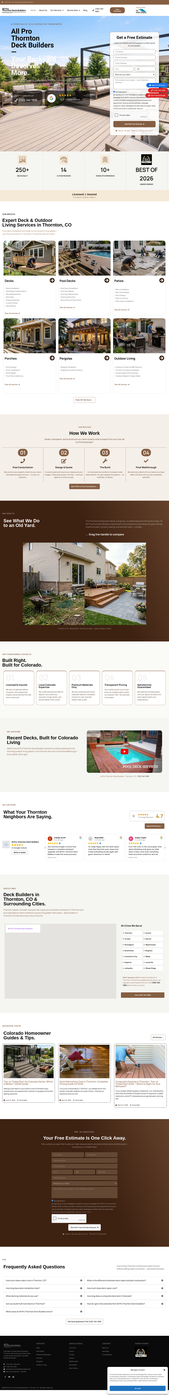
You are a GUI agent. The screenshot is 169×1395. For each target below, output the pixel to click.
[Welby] (144, 956)
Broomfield (129, 950)
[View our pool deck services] (106, 280)
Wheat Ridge (150, 968)
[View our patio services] (161, 280)
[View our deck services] (52, 280)
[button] (164, 1370)
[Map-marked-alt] (13, 1377)
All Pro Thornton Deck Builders (20, 928)
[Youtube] (9, 1377)
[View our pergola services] (106, 358)
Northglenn (129, 945)
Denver (148, 939)
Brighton (148, 950)
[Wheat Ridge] (144, 968)
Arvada (127, 939)
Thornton (128, 933)
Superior (128, 962)
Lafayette (129, 968)
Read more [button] (52, 858)
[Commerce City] (123, 956)
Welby (147, 956)
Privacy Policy (148, 108)
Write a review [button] (20, 852)
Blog (85, 10)
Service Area (72, 10)
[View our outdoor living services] (161, 358)
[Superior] (123, 962)
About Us (43, 10)
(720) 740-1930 (143, 776)
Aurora (148, 933)
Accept (138, 1388)
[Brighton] (144, 950)
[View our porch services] (52, 358)
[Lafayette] (123, 968)
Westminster (150, 945)
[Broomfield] (123, 950)
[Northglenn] (123, 944)
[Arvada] (123, 938)
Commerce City (131, 956)
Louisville (149, 962)
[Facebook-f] (5, 1377)
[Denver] (144, 938)
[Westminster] (144, 944)
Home (33, 10)
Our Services (55, 10)
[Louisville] (144, 962)
